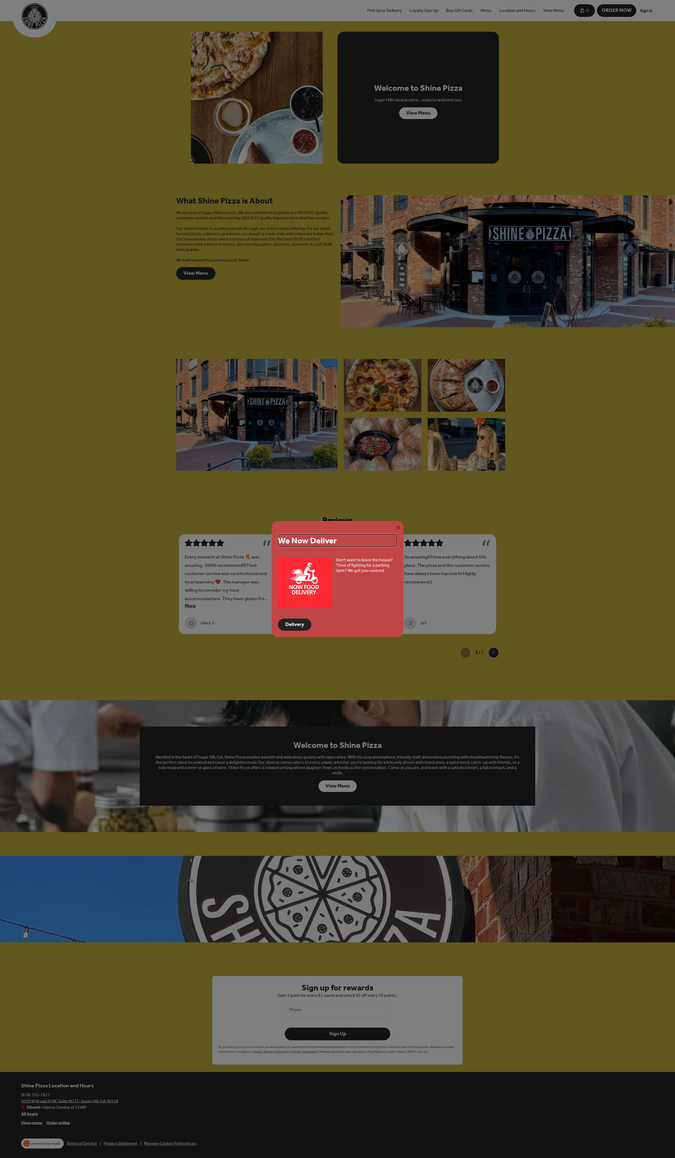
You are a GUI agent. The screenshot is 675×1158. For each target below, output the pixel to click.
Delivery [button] (294, 624)
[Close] (398, 528)
